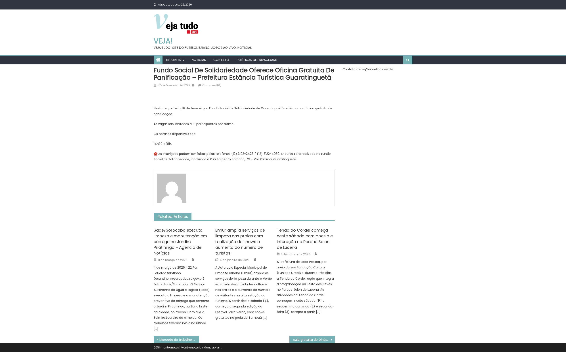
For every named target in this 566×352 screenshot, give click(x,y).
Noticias (199, 60)
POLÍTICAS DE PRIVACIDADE (257, 60)
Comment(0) (211, 85)
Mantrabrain (212, 347)
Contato (221, 60)
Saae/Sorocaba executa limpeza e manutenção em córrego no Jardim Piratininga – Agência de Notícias (180, 241)
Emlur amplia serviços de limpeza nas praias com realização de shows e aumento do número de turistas (240, 241)
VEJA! (163, 41)
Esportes (173, 60)
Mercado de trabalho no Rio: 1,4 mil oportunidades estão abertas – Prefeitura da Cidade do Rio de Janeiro (179, 339)
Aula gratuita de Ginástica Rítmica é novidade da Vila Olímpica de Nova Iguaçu (314, 339)
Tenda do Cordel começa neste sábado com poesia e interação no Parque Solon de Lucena (305, 238)
